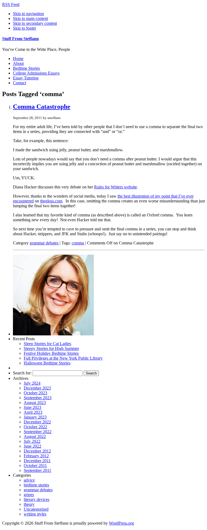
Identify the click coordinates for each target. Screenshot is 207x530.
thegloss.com (51, 201)
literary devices (36, 499)
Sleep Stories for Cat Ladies (47, 343)
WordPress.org (121, 523)
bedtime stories (36, 485)
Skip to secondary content (35, 23)
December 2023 (37, 388)
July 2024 (32, 383)
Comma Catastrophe (41, 106)
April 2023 (33, 412)
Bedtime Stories (26, 68)
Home (18, 58)
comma (78, 243)
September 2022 (37, 431)
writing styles (35, 514)
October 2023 (35, 393)
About (18, 63)
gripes (29, 494)
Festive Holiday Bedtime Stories (51, 353)
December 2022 (37, 422)
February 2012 (36, 456)
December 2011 (37, 460)
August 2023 (35, 402)
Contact (19, 82)
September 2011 (37, 470)
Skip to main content (30, 18)
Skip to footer (24, 28)
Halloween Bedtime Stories (47, 363)
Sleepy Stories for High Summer (51, 348)
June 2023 (32, 407)
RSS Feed (10, 4)
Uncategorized (36, 509)
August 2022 (35, 436)
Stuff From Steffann (20, 38)
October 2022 (35, 426)
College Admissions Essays (36, 73)
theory (29, 504)
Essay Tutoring (26, 78)
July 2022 (32, 441)
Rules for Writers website (115, 187)
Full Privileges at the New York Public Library (63, 358)
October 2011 (35, 465)
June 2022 (32, 446)
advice (29, 480)
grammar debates (44, 243)
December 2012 (37, 451)
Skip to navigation (28, 13)
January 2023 (35, 417)
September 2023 (37, 397)
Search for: (22, 373)
